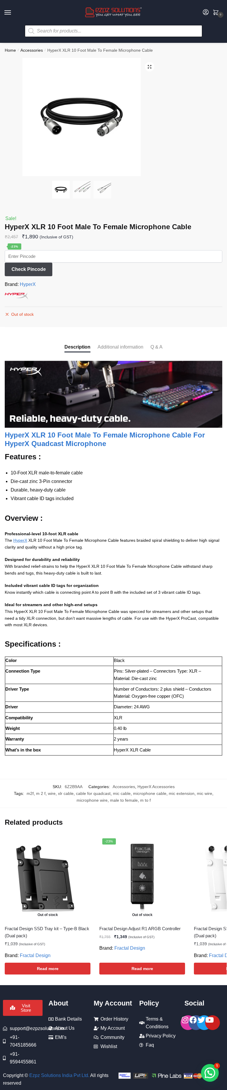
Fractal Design (35, 955)
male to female (124, 800)
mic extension (181, 793)
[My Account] (205, 13)
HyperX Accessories (156, 786)
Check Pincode (29, 269)
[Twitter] (204, 1022)
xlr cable (66, 793)
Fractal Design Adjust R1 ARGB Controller (140, 928)
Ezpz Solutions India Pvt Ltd (58, 1075)
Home (10, 50)
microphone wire (92, 800)
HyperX (28, 284)
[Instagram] (188, 1022)
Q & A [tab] (156, 346)
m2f (30, 793)
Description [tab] (77, 346)
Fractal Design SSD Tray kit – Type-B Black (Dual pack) (47, 932)
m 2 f (41, 793)
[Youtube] (212, 1022)
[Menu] (13, 12)
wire (52, 793)
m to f (145, 800)
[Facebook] (196, 1022)
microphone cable (149, 793)
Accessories (31, 50)
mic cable (122, 793)
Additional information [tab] (120, 346)
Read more (48, 968)
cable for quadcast (93, 793)
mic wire (204, 793)
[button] (149, 66)
